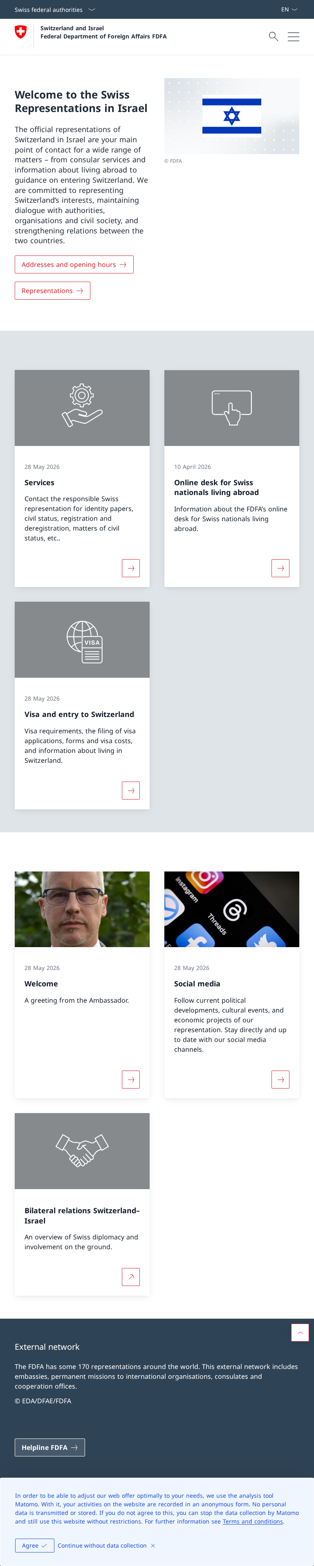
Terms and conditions (253, 1521)
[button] (300, 1333)
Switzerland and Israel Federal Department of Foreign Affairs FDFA (103, 32)
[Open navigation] (293, 36)
